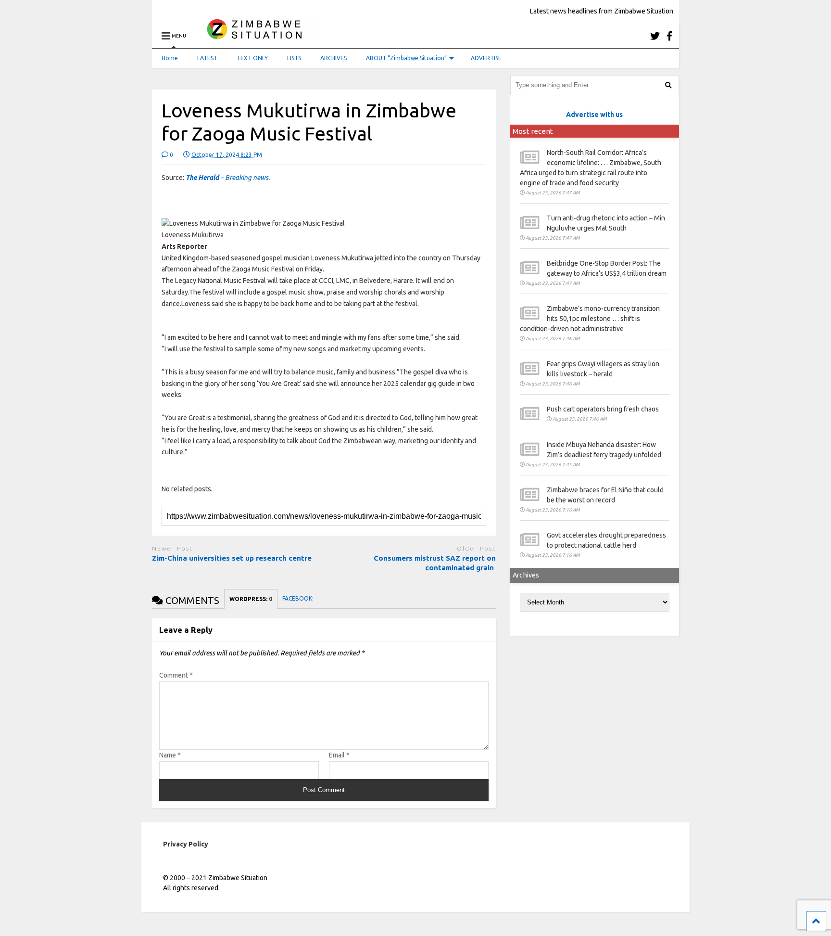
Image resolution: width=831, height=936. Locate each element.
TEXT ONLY (252, 58)
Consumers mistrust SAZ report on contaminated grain (435, 563)
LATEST (207, 58)
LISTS (294, 58)
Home (170, 58)
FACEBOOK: (298, 598)
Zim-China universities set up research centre (232, 558)
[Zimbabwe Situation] (256, 36)
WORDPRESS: (250, 599)
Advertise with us (594, 114)
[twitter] (655, 36)
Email (339, 755)
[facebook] (669, 36)
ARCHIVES (333, 58)
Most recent (533, 131)
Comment (176, 675)
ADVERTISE (486, 58)
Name (170, 755)
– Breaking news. (228, 177)
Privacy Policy (185, 844)
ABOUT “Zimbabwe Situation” (406, 58)
